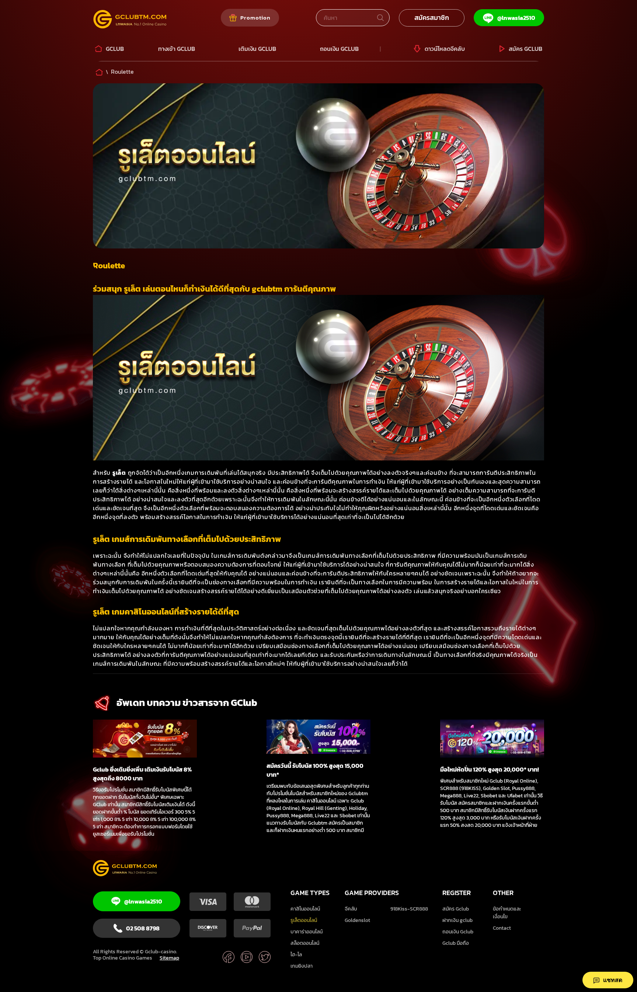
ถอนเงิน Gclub (457, 932)
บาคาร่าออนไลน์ (306, 932)
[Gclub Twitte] (265, 958)
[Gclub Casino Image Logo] (140, 20)
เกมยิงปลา (301, 966)
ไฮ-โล (296, 954)
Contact (502, 928)
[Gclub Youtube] (247, 958)
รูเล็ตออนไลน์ (303, 920)
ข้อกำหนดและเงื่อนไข (507, 912)
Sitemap (169, 958)
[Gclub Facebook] (228, 958)
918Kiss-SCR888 (409, 909)
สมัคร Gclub (455, 909)
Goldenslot (357, 920)
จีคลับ (351, 909)
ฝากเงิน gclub (457, 920)
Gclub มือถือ (455, 943)
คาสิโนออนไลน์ (305, 909)
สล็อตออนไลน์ (304, 943)
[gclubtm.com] (130, 869)
